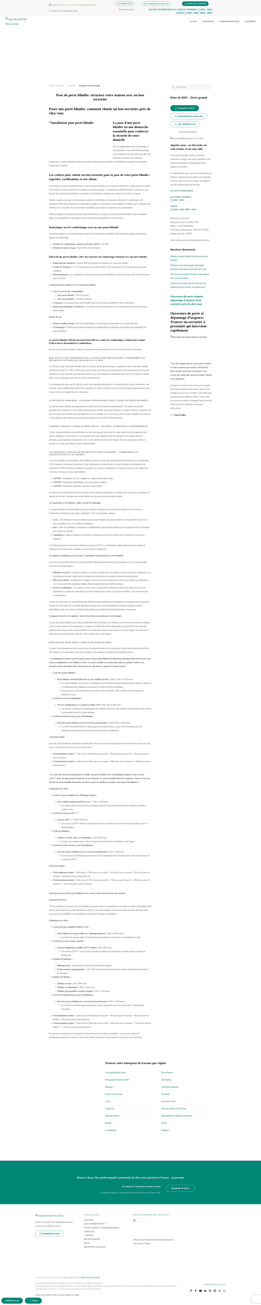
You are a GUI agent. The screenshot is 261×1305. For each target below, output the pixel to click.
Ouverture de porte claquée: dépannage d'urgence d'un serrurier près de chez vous (186, 300)
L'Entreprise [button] (250, 21)
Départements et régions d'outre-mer (176, 1116)
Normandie (166, 1080)
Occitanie (165, 1094)
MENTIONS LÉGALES (90, 1278)
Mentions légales (95, 1247)
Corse (107, 1101)
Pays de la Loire (168, 1101)
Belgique (165, 1130)
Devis (35, 1300)
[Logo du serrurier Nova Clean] (49, 1215)
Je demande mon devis (229, 21)
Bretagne (109, 1087)
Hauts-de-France (112, 1116)
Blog (87, 1243)
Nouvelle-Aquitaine (169, 1087)
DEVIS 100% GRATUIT (197, 4)
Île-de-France (167, 1072)
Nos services (208, 21)
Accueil (193, 21)
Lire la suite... (180, 415)
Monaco (108, 1123)
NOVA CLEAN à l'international (102, 1228)
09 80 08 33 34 (126, 4)
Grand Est (109, 1108)
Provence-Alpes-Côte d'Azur (173, 1108)
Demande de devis (186, 108)
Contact (89, 1235)
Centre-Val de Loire (113, 1094)
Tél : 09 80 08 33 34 (187, 124)
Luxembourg (110, 1130)
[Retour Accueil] (17, 21)
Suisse (164, 1123)
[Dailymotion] (219, 1290)
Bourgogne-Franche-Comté (117, 1080)
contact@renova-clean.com (158, 4)
